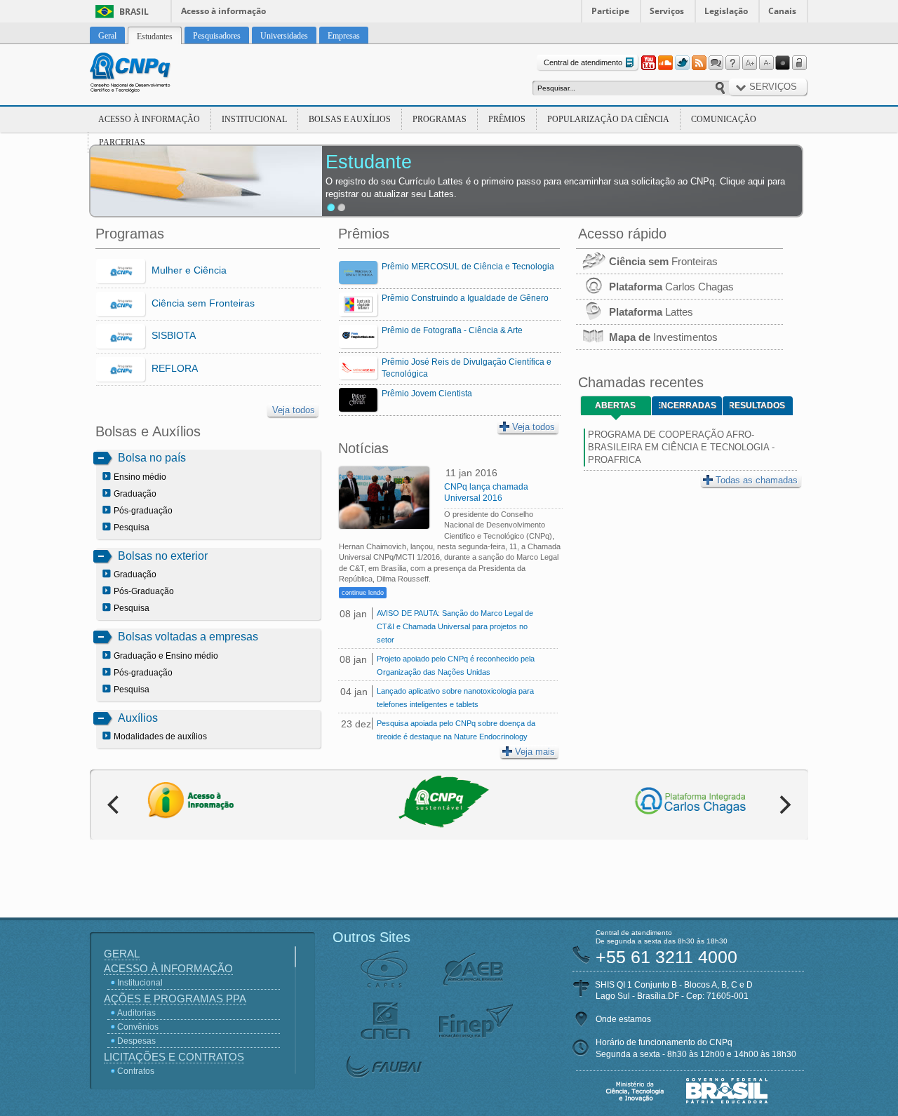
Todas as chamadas (757, 480)
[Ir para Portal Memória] (147, 74)
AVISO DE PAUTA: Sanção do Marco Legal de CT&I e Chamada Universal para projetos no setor (455, 626)
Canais (782, 11)
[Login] (799, 63)
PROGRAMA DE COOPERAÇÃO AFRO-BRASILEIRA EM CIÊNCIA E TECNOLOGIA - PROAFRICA (681, 447)
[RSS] (698, 63)
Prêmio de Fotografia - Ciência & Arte (452, 330)
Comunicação (723, 119)
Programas (440, 119)
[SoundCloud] (665, 63)
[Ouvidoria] (715, 63)
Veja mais (535, 751)
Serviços (667, 11)
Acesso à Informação (149, 119)
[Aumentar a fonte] (749, 63)
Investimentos (663, 337)
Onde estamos (623, 1019)
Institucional (254, 119)
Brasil (134, 12)
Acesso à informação (223, 11)
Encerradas (687, 405)
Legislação (726, 11)
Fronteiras (663, 261)
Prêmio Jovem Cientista (427, 393)
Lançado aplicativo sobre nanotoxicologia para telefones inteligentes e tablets (455, 697)
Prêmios (506, 119)
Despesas (136, 1041)
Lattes (651, 312)
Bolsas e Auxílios (350, 119)
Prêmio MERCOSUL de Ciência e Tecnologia (468, 266)
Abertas (615, 405)
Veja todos (293, 410)
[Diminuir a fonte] (766, 63)
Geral (122, 954)
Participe (610, 11)
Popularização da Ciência (608, 119)
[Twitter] (682, 63)
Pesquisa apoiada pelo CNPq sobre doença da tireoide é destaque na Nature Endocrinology (456, 730)
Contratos (135, 1071)
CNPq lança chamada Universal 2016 (486, 492)
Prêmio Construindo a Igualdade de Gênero (465, 298)
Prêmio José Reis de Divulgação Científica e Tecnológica (466, 368)
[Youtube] (648, 63)
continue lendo (363, 592)
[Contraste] (783, 63)
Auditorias (136, 1013)
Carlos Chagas (671, 287)
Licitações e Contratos (174, 1057)
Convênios (138, 1027)
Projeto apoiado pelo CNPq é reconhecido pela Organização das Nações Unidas (456, 665)
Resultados (757, 405)
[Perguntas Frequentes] (732, 63)
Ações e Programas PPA (175, 998)
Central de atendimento (583, 62)
